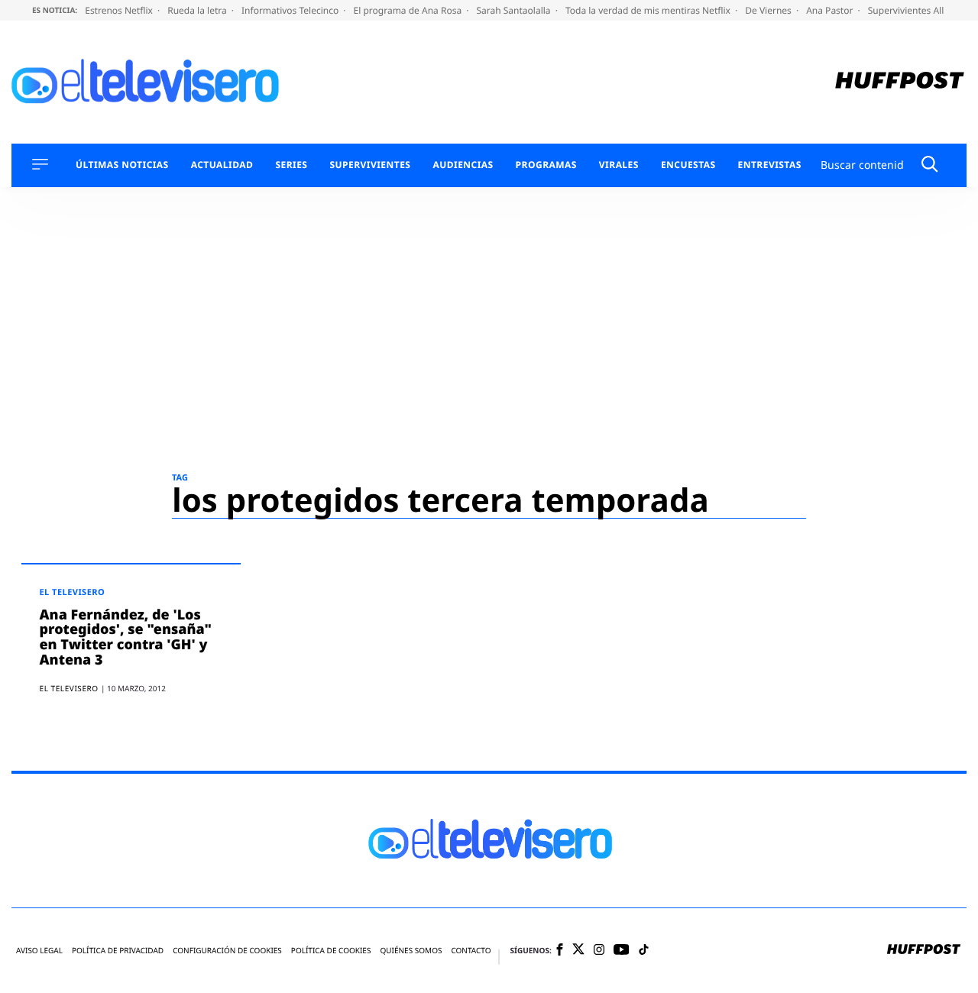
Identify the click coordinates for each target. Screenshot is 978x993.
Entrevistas (770, 165)
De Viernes (769, 10)
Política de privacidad (118, 951)
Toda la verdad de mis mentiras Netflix (649, 10)
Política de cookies (331, 951)
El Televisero (72, 592)
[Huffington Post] (900, 82)
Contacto (471, 951)
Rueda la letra (198, 10)
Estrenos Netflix (120, 10)
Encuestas (688, 165)
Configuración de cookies (227, 951)
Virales (619, 165)
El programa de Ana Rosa (409, 10)
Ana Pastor (830, 10)
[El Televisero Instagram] (599, 950)
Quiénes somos (411, 951)
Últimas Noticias (122, 165)
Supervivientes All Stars (919, 10)
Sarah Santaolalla (514, 10)
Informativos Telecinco (291, 10)
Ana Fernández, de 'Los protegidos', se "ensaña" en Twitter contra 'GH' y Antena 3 (126, 637)
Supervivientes (369, 165)
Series (291, 165)
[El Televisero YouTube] (622, 950)
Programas (546, 165)
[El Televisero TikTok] (644, 950)
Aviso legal (39, 951)
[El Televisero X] (578, 950)
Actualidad (222, 165)
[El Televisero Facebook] (559, 950)
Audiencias (462, 165)
